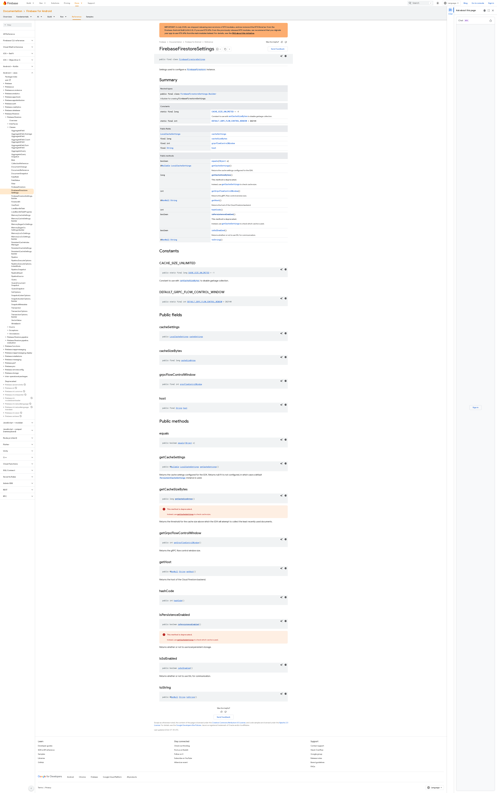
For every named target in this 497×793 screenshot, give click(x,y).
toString (216, 239)
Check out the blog (182, 746)
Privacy (48, 788)
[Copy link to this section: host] (168, 398)
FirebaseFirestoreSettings (192, 59)
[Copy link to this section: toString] (173, 687)
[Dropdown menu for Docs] (82, 3)
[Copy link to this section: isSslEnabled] (179, 658)
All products (132, 777)
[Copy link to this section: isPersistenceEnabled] (192, 615)
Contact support (317, 746)
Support (91, 3)
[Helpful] (282, 42)
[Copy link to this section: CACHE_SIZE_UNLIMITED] (198, 263)
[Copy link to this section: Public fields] (184, 315)
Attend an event (181, 762)
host (214, 148)
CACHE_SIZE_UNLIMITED (223, 111)
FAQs (313, 766)
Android (70, 777)
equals (215, 161)
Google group (316, 754)
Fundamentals (22, 17)
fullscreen (488, 10)
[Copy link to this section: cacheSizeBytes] (184, 351)
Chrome (82, 777)
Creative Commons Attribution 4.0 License (229, 723)
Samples (89, 17)
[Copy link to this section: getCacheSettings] (187, 457)
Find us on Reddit (181, 750)
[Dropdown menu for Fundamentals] (32, 17)
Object (222, 161)
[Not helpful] (286, 42)
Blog (465, 3)
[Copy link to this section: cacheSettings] (182, 327)
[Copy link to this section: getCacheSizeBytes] (190, 489)
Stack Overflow (317, 750)
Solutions (55, 3)
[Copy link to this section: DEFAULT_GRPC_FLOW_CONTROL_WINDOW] (227, 292)
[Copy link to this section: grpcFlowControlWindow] (198, 375)
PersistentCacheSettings (172, 478)
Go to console (478, 3)
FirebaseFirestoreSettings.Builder (198, 94)
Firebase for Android (39, 11)
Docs (77, 3)
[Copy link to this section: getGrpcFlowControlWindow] (203, 533)
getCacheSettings (220, 165)
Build (29, 3)
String (170, 148)
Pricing (67, 3)
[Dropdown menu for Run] (46, 3)
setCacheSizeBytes (238, 116)
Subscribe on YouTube (183, 758)
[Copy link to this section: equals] (171, 433)
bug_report (484, 10)
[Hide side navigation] (31, 788)
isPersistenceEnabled (222, 214)
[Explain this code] (281, 56)
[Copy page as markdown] (225, 49)
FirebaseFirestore (196, 69)
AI (38, 17)
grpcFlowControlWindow (223, 143)
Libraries (41, 758)
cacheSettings (219, 134)
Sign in (491, 3)
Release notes (316, 758)
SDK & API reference (46, 750)
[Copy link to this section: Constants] (181, 251)
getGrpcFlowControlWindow (225, 191)
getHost (215, 200)
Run (41, 3)
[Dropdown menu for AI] (42, 17)
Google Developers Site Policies (188, 725)
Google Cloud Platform (112, 777)
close (492, 10)
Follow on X (178, 754)
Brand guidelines (317, 762)
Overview (7, 17)
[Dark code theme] (286, 56)
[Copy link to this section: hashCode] (176, 591)
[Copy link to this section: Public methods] (191, 421)
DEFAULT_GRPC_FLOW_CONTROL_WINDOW (229, 121)
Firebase (162, 42)
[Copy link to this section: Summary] (179, 80)
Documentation (12, 11)
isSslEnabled (218, 230)
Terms (40, 788)
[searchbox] (17, 25)
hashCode (216, 209)
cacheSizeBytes (219, 138)
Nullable (166, 165)
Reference (76, 17)
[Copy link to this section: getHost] (174, 562)
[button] (15, 40)
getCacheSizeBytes (221, 175)
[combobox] (420, 3)
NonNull (165, 200)
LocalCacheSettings (170, 134)
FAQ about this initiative (243, 33)
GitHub (41, 762)
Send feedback (277, 49)
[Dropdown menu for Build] (34, 3)
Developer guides (45, 746)
